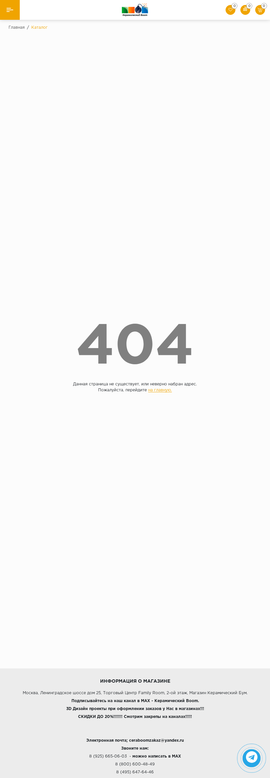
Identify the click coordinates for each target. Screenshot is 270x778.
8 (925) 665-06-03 (108, 756)
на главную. (160, 390)
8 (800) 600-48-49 (135, 764)
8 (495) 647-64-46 (135, 772)
